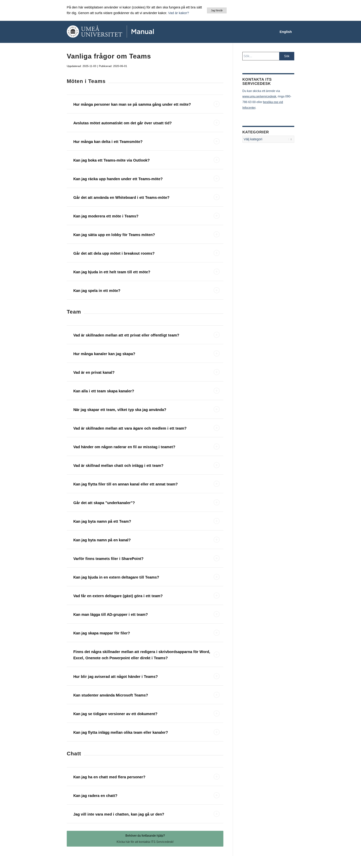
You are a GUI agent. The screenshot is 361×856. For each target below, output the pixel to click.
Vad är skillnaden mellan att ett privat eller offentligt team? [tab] (126, 335)
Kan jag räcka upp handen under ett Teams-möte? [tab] (118, 179)
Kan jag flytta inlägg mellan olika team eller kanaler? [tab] (120, 732)
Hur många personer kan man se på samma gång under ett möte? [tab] (132, 104)
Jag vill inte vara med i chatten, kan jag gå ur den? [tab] (118, 814)
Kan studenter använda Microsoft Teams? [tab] (110, 695)
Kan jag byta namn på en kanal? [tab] (102, 540)
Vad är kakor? (178, 13)
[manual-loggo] (121, 32)
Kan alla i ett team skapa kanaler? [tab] (103, 391)
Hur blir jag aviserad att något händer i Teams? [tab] (115, 676)
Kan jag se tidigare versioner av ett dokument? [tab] (115, 714)
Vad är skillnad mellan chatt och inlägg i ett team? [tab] (118, 465)
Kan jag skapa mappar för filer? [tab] (101, 633)
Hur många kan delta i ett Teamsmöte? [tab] (108, 142)
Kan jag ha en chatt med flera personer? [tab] (109, 777)
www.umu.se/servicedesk (259, 96)
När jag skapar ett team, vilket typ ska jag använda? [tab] (119, 410)
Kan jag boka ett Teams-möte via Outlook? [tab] (111, 160)
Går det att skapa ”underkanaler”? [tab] (104, 503)
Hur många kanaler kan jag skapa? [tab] (104, 354)
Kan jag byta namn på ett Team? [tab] (102, 521)
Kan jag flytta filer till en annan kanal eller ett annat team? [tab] (125, 484)
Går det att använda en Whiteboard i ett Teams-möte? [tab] (121, 197)
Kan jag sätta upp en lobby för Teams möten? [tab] (114, 235)
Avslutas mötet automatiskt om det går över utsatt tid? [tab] (122, 123)
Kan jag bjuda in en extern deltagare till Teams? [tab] (116, 577)
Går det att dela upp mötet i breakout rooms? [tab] (114, 253)
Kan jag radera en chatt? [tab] (95, 796)
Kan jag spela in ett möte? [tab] (96, 291)
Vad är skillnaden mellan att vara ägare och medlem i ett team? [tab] (130, 428)
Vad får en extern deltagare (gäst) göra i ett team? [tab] (118, 596)
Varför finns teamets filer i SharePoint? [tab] (108, 559)
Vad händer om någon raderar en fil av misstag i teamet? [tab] (124, 447)
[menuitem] (285, 32)
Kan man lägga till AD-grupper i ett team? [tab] (110, 614)
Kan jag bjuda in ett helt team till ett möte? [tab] (111, 272)
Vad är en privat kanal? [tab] (94, 372)
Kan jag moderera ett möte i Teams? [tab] (105, 216)
